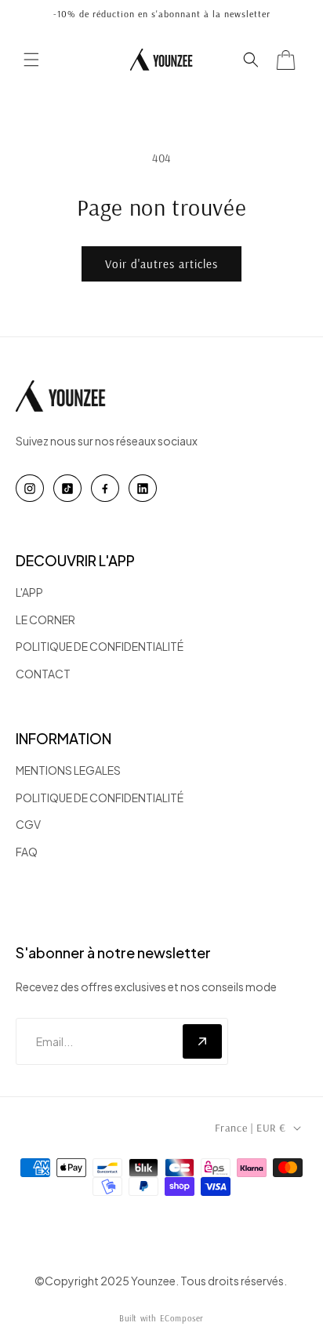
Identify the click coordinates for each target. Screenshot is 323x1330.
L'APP (29, 592)
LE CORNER (45, 619)
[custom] (30, 488)
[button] (31, 59)
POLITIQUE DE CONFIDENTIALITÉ (99, 646)
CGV (28, 824)
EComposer (182, 1318)
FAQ (27, 852)
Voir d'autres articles (161, 263)
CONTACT (43, 674)
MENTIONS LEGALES (68, 770)
